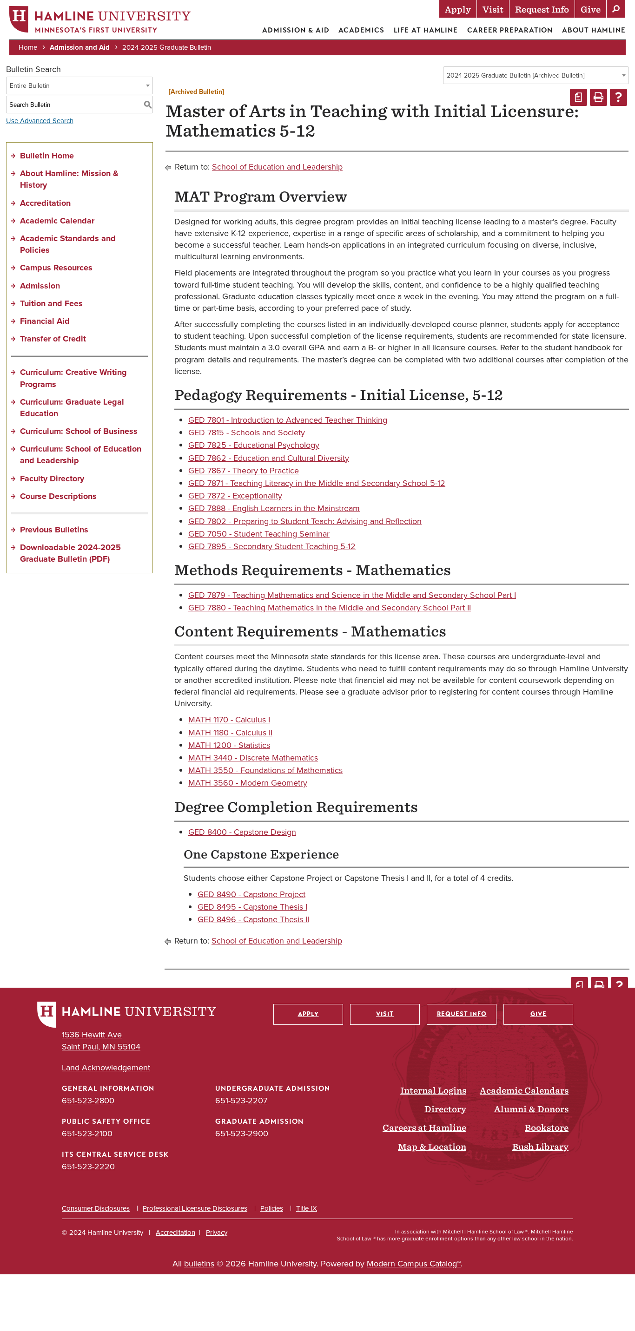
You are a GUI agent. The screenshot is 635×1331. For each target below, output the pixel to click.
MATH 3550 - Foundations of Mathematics (265, 770)
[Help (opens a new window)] (618, 97)
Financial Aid (45, 321)
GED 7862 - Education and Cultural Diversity (268, 458)
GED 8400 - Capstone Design (242, 832)
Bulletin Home (47, 156)
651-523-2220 (88, 1167)
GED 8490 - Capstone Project (251, 894)
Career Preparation (510, 30)
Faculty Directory (52, 478)
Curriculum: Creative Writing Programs (73, 378)
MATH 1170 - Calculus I (229, 720)
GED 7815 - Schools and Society (246, 432)
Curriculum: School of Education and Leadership (80, 454)
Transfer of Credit (53, 339)
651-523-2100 (87, 1134)
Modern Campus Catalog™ (414, 1264)
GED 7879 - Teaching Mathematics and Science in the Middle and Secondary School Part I (352, 595)
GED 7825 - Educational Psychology (253, 445)
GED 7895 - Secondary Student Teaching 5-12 (272, 546)
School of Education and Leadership (277, 167)
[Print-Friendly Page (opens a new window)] (598, 97)
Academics (361, 30)
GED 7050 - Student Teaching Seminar (259, 534)
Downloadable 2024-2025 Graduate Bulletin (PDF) (70, 553)
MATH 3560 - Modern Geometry (247, 783)
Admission (40, 286)
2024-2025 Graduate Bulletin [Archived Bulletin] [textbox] (515, 75)
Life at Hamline (426, 30)
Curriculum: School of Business (79, 431)
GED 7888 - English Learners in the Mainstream (274, 508)
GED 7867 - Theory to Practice (243, 471)
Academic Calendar (57, 221)
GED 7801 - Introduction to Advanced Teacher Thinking (287, 420)
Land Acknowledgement (106, 1068)
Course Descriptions (58, 496)
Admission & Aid (296, 30)
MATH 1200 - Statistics (229, 745)
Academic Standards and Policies (68, 244)
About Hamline (594, 30)
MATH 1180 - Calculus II (230, 733)
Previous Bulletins (54, 530)
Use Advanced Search (39, 121)
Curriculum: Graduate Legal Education (72, 408)
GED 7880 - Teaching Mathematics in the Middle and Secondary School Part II (329, 608)
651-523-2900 (241, 1134)
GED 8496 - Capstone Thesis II (253, 919)
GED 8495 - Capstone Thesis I (252, 907)
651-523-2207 (241, 1101)
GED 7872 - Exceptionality (235, 496)
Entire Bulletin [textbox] (30, 86)
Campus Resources (56, 268)
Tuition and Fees (51, 303)
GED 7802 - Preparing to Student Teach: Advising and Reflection (305, 521)
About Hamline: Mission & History (69, 179)
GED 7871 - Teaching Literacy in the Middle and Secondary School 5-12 (316, 483)
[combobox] (536, 75)
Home (28, 47)
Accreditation (45, 203)
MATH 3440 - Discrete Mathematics (253, 758)
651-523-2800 (88, 1101)
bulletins (199, 1264)
